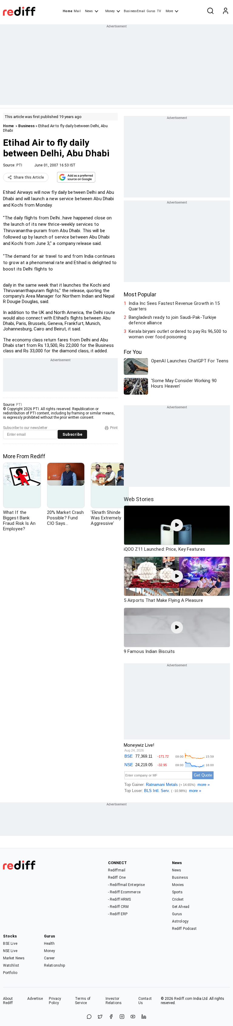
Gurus (151, 11)
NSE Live (10, 951)
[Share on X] (100, 1017)
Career (49, 958)
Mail (77, 11)
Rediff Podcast (184, 929)
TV (159, 11)
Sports (177, 892)
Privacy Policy (55, 1000)
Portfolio (10, 973)
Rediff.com (183, 998)
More (169, 11)
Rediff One (117, 877)
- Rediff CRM (118, 907)
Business (26, 126)
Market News (14, 958)
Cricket (178, 899)
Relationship (54, 965)
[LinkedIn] (143, 1017)
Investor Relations (114, 1000)
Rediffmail (116, 870)
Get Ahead (180, 907)
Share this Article (29, 177)
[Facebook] (111, 1017)
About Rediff (8, 1000)
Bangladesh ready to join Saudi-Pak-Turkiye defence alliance (172, 320)
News (89, 11)
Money (110, 11)
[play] (177, 525)
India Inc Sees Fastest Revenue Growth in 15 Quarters (174, 306)
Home (67, 11)
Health (49, 943)
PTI (19, 165)
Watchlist (11, 965)
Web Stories (139, 499)
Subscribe (72, 434)
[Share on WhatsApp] (89, 1017)
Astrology (180, 921)
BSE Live (10, 943)
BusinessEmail (134, 11)
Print (114, 428)
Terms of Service (82, 1000)
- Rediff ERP (117, 914)
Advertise (35, 998)
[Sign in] (225, 11)
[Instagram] (122, 1017)
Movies (178, 885)
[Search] (210, 11)
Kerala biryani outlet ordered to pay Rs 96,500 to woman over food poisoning (178, 334)
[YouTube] (132, 1017)
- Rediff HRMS (119, 899)
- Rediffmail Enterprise (126, 885)
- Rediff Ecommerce (124, 892)
